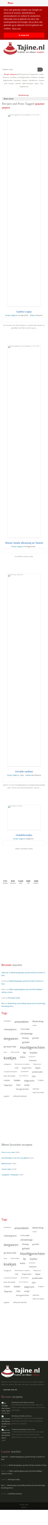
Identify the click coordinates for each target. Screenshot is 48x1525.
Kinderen (34, 77)
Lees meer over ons (10, 1390)
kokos (22, 1057)
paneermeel (24, 1071)
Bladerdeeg (37, 1021)
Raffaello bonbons (15, 1494)
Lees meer (24, 333)
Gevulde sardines (24, 771)
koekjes (10, 1058)
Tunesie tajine (6, 1169)
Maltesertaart (6, 1164)
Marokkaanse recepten (22, 1064)
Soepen (11, 83)
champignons (10, 1029)
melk (16, 1068)
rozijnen (7, 1080)
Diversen (6, 77)
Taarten (18, 83)
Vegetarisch (24, 87)
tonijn (26, 1085)
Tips (41, 83)
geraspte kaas (10, 1046)
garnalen (35, 1038)
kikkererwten (15, 1052)
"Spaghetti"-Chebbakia (9, 1175)
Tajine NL (4, 973)
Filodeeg (25, 1038)
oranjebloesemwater (10, 1072)
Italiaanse (39, 315)
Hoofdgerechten (24, 77)
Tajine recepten (27, 83)
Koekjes (41, 77)
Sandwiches (33, 80)
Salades (25, 80)
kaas (5, 1052)
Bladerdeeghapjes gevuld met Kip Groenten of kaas (28, 1465)
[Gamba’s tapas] (24, 210)
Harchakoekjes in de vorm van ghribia (15, 1158)
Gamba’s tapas (24, 311)
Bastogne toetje (14, 998)
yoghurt (6, 1096)
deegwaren (11, 1038)
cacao (34, 1025)
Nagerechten (8, 80)
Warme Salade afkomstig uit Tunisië (24, 542)
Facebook (24, 60)
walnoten (36, 1089)
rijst (34, 1076)
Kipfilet (33, 1052)
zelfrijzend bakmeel (19, 1096)
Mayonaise (37, 1064)
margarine (7, 1064)
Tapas (36, 83)
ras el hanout (23, 1076)
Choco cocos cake (8, 1152)
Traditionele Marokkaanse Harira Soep (23, 1429)
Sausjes (41, 80)
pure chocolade (9, 1076)
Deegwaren (34, 74)
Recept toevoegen (20, 60)
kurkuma (32, 1057)
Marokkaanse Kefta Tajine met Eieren (23, 1402)
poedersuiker (37, 1072)
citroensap (26, 1033)
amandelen (21, 1021)
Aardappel (7, 1021)
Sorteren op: (23, 95)
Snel (5, 83)
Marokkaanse (36, 775)
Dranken (13, 77)
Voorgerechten (23, 315)
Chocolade (24, 1029)
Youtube (28, 60)
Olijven (37, 1068)
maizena (32, 1060)
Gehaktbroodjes (24, 835)
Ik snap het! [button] (24, 35)
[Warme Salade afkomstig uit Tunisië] (24, 441)
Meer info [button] (16, 29)
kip (24, 1052)
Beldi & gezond (23, 74)
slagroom (29, 1080)
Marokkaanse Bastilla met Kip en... (22, 1416)
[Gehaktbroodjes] (24, 817)
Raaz (3, 1003)
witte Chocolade (38, 1092)
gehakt (26, 1042)
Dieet (41, 74)
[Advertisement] (20, 905)
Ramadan (17, 80)
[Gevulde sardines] (24, 670)
